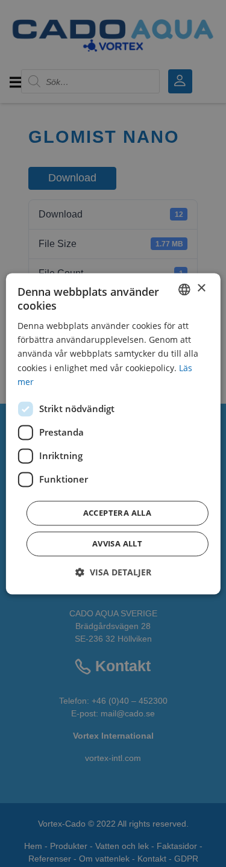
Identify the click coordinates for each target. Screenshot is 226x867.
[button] (113, 572)
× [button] (201, 288)
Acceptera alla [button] (117, 512)
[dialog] (112, 433)
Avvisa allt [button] (117, 543)
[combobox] (184, 289)
